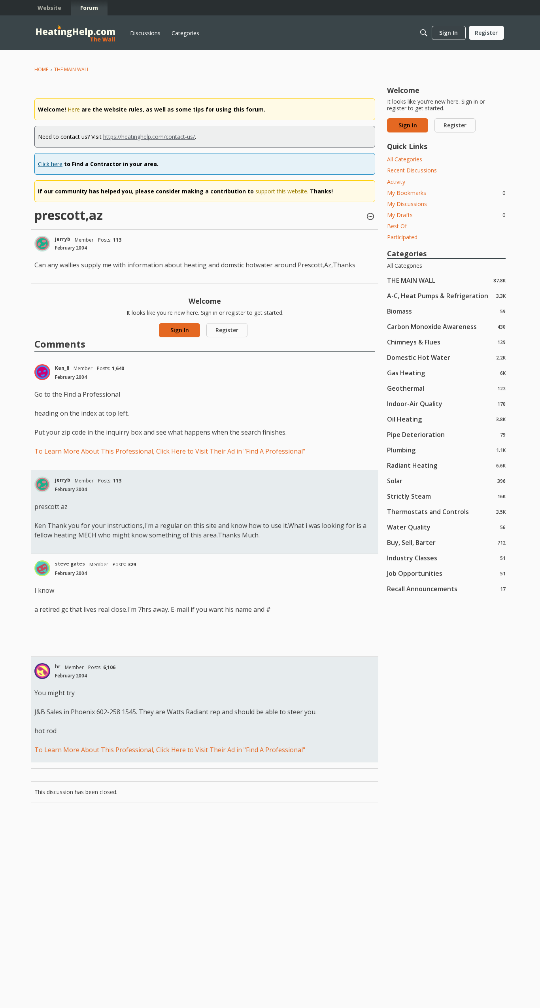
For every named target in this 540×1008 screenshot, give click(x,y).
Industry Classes (446, 558)
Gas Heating (446, 373)
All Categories (404, 159)
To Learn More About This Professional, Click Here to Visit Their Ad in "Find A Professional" (169, 451)
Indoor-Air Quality (446, 403)
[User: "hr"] (42, 671)
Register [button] (226, 330)
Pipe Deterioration (446, 434)
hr (57, 666)
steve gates (70, 563)
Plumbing (446, 450)
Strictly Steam (446, 496)
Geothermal (446, 388)
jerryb (62, 239)
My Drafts (446, 215)
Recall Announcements (446, 588)
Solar (446, 481)
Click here (50, 164)
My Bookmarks (446, 193)
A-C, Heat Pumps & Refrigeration (446, 295)
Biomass (446, 311)
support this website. (281, 191)
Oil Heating (446, 419)
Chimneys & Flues (446, 342)
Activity (396, 181)
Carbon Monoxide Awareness (446, 326)
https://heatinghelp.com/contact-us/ (149, 136)
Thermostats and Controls (446, 511)
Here (74, 109)
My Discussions (407, 204)
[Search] (424, 33)
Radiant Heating (446, 465)
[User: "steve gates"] (42, 568)
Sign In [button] (179, 330)
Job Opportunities (446, 573)
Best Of (397, 226)
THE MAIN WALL (446, 280)
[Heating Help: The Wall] (75, 33)
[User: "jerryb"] (42, 244)
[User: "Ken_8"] (42, 372)
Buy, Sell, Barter (446, 542)
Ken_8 (62, 368)
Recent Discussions (412, 170)
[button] (370, 217)
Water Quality (446, 527)
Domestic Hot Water (446, 357)
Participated (402, 237)
